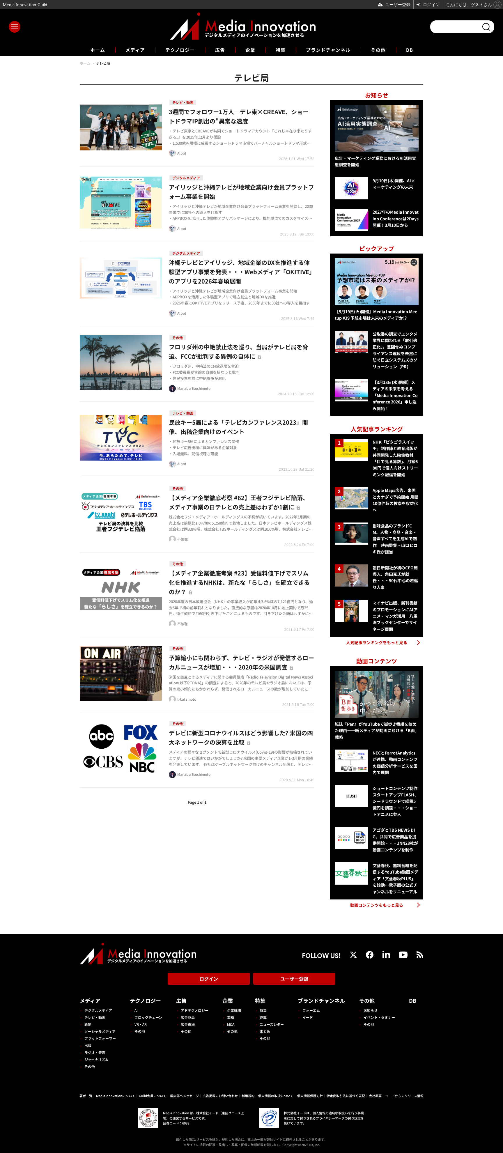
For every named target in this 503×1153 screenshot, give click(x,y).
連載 (263, 1017)
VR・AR (140, 1024)
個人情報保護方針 (310, 1095)
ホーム (97, 50)
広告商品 (188, 1017)
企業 (250, 49)
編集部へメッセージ (184, 1095)
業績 (230, 1017)
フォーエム (311, 1010)
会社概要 (375, 1095)
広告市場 (188, 1024)
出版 (87, 1045)
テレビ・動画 (94, 1017)
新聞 (87, 1024)
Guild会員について (152, 1095)
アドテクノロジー (194, 1010)
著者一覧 (85, 1095)
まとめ (265, 1031)
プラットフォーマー (100, 1038)
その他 (378, 49)
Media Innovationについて (115, 1095)
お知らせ (371, 1010)
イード (307, 1017)
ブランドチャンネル (328, 49)
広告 (220, 49)
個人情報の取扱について (275, 1095)
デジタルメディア (98, 1010)
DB (409, 49)
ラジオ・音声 (94, 1052)
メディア (135, 49)
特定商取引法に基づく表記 (346, 1095)
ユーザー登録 (294, 978)
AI (136, 1010)
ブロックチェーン (148, 1017)
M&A (230, 1024)
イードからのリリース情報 (404, 1095)
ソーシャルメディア (100, 1031)
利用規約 (248, 1095)
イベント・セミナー (379, 1017)
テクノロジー (180, 49)
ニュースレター (272, 1024)
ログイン (208, 978)
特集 (281, 49)
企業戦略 (234, 1010)
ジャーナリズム (96, 1059)
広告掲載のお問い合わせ (220, 1095)
